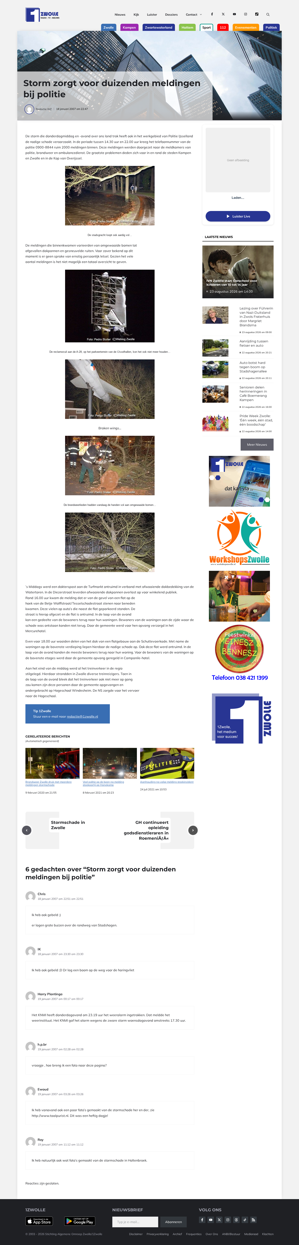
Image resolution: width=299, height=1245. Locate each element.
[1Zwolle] (42, 14)
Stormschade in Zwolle (68, 825)
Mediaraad (251, 1234)
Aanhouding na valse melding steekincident (167, 781)
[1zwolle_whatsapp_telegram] (239, 505)
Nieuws (120, 14)
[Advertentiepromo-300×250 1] (242, 742)
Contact (191, 14)
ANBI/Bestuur (231, 1234)
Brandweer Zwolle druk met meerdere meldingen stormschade (48, 783)
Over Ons (212, 1234)
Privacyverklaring (158, 1234)
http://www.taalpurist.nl (50, 1116)
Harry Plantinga (50, 994)
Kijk (136, 14)
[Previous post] (27, 830)
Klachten (268, 1234)
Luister (152, 14)
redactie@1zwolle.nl (82, 716)
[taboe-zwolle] (239, 620)
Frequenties (194, 1234)
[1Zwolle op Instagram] (245, 14)
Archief (177, 1234)
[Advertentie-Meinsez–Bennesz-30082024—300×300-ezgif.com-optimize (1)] (239, 683)
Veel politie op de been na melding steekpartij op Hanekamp (103, 783)
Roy (41, 1140)
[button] (268, 14)
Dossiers (171, 14)
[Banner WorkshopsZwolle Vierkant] (239, 568)
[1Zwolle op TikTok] (256, 14)
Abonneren (173, 1222)
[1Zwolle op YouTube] (234, 14)
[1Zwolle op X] (223, 14)
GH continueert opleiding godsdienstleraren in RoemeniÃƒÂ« (146, 830)
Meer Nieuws (257, 444)
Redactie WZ (44, 109)
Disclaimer (136, 1234)
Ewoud (43, 1089)
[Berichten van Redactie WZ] (29, 109)
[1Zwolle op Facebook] (212, 14)
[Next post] (193, 830)
